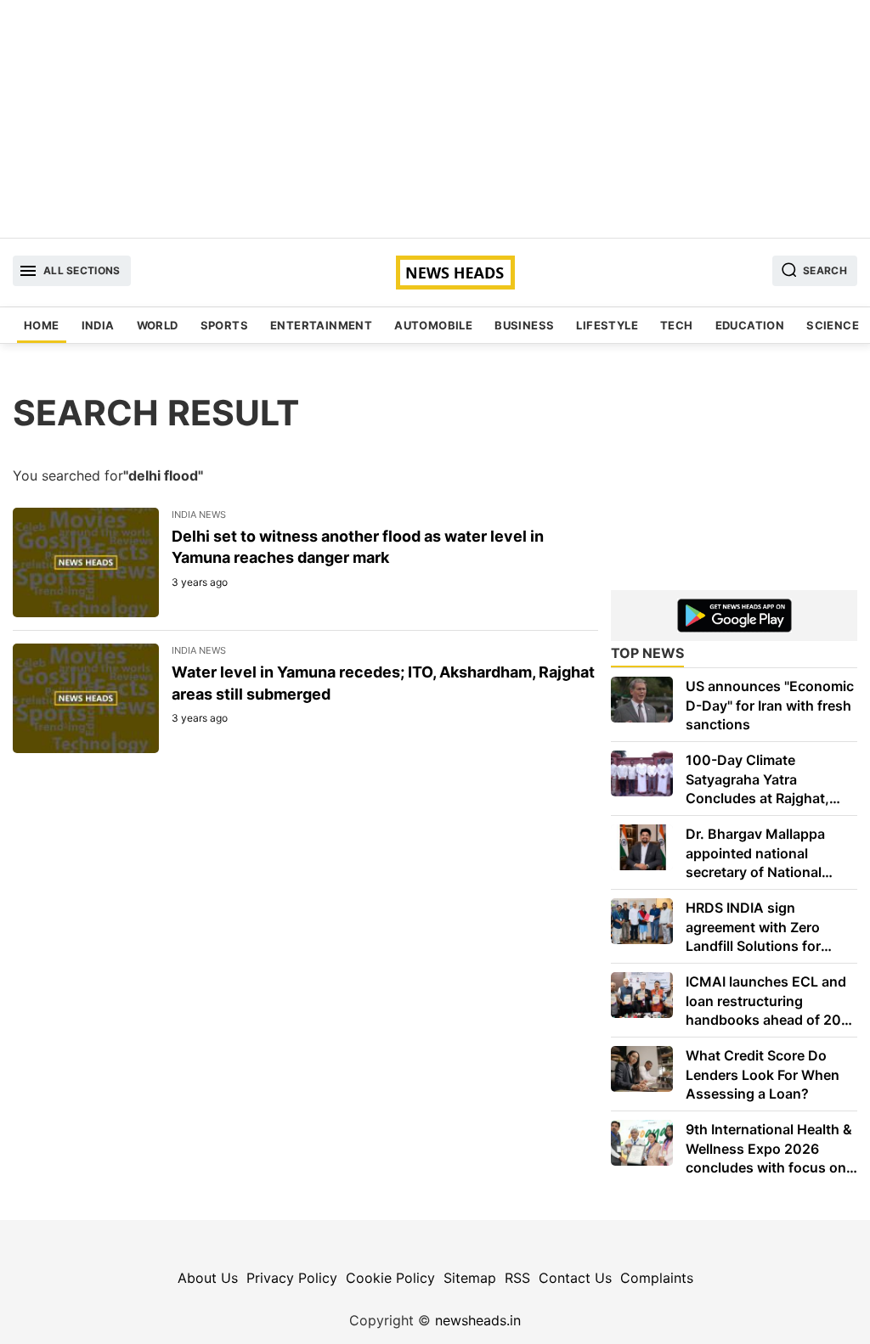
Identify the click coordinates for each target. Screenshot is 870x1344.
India (98, 325)
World (157, 325)
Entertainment (321, 325)
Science (832, 325)
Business (524, 325)
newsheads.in (478, 1320)
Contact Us (575, 1277)
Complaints (656, 1277)
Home (41, 325)
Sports (224, 325)
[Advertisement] (435, 119)
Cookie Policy (390, 1277)
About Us (208, 1277)
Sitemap (469, 1277)
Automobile (433, 325)
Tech (676, 325)
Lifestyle (607, 325)
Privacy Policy (291, 1277)
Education (750, 325)
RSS (517, 1277)
